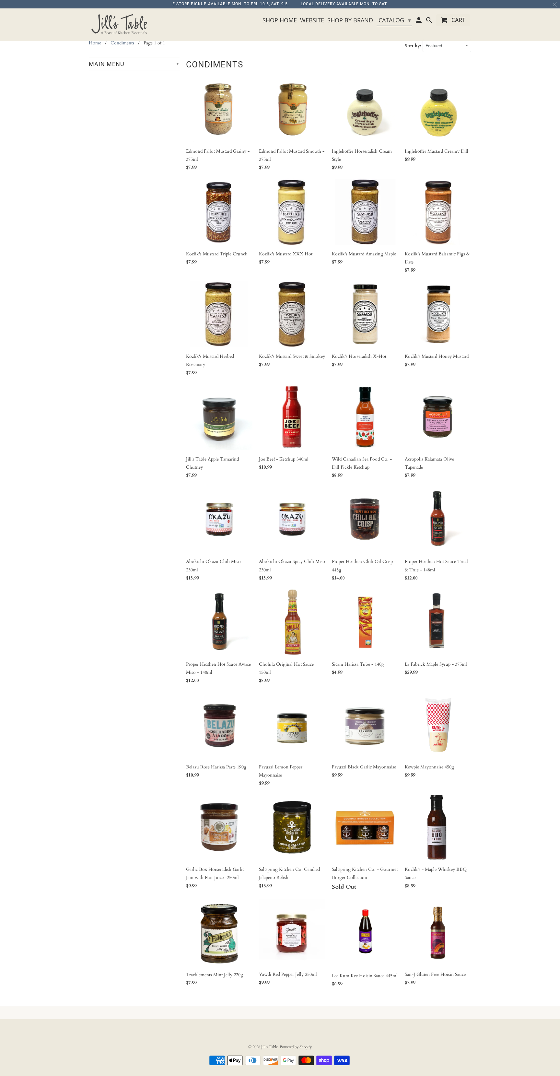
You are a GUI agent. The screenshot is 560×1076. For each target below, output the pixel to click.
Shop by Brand (350, 20)
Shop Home (279, 20)
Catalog (395, 20)
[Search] (429, 21)
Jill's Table (269, 1046)
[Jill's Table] (121, 24)
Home (95, 43)
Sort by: (414, 46)
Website (312, 20)
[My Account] (419, 21)
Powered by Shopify (296, 1046)
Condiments (122, 43)
